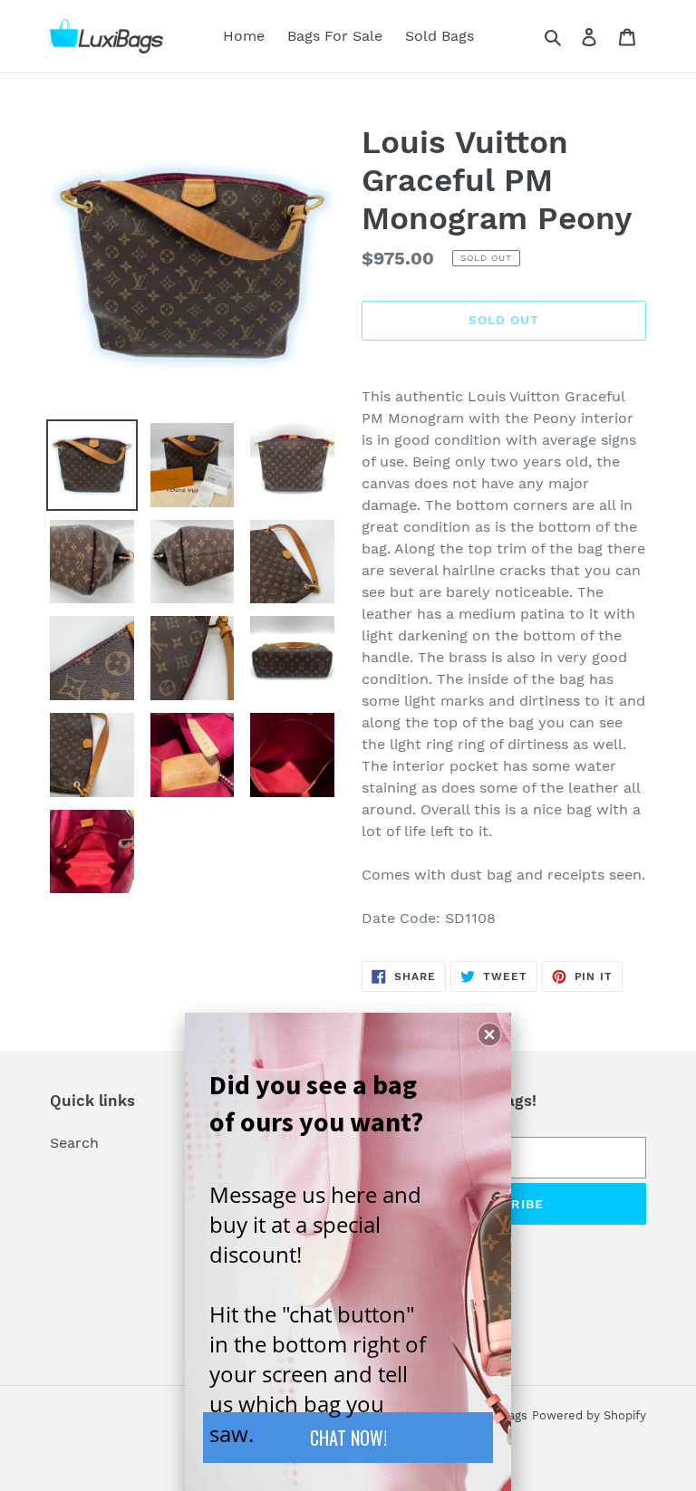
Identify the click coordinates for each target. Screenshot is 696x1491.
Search (74, 1142)
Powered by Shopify (589, 1415)
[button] (489, 1034)
